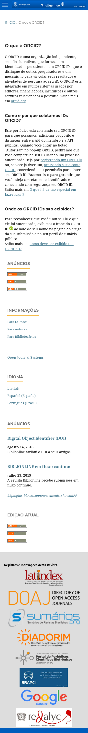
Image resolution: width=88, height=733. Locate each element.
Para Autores (17, 329)
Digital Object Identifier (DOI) (36, 438)
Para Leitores (17, 322)
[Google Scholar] (44, 698)
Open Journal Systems (25, 357)
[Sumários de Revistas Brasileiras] (44, 619)
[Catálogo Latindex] (44, 579)
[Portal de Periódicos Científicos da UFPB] (44, 658)
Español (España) (21, 395)
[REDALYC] (44, 718)
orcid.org (18, 101)
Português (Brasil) (22, 403)
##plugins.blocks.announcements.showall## (42, 495)
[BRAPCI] (43, 678)
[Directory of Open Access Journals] (44, 599)
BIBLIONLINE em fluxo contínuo (39, 466)
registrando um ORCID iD (61, 160)
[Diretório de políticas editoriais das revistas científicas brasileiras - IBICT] (44, 638)
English (13, 388)
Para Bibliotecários (21, 336)
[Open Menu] (5, 5)
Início (10, 22)
